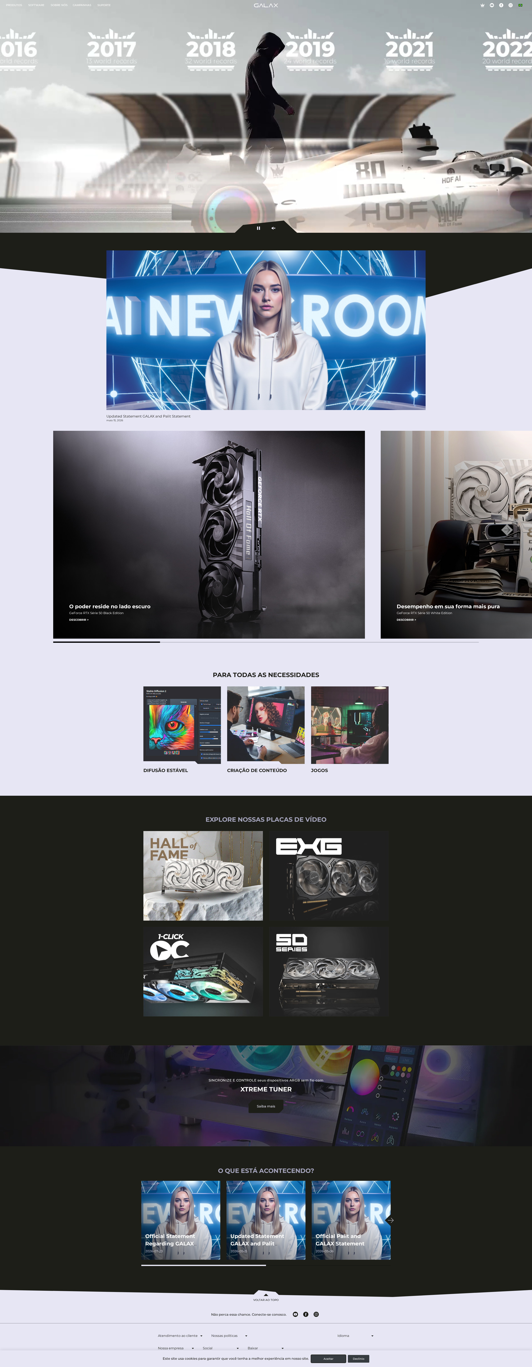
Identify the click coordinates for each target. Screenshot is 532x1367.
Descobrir (79, 619)
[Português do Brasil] (520, 5)
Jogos (319, 770)
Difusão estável (165, 770)
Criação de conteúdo (257, 770)
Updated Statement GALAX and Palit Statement (148, 416)
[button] (106, 642)
